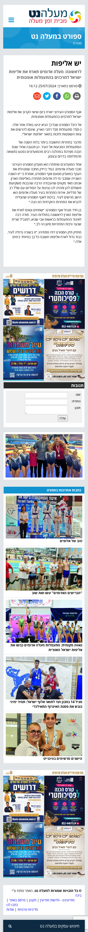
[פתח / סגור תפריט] (11, 19)
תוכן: (77, 408)
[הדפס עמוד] (76, 96)
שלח (63, 418)
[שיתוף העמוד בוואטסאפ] (67, 96)
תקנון (32, 900)
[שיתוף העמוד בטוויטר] (46, 96)
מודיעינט (68, 900)
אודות (10, 909)
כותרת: (76, 401)
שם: (78, 394)
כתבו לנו (12, 904)
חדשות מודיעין (50, 900)
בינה (78, 895)
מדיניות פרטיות (27, 909)
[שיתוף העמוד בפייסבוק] (56, 96)
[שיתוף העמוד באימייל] (37, 96)
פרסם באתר (17, 900)
